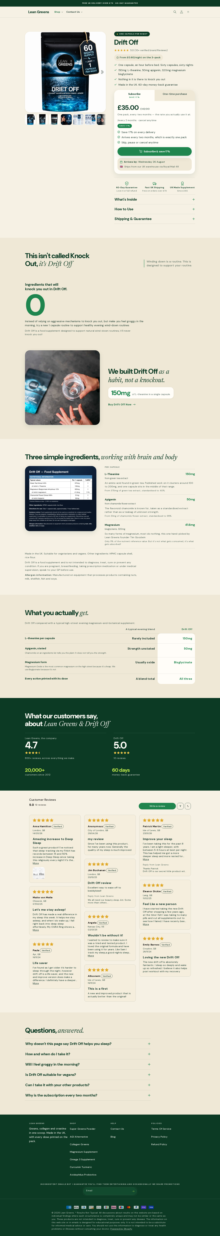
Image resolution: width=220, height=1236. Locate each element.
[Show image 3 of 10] (54, 119)
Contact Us (117, 1128)
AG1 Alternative (79, 1136)
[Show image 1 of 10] (30, 119)
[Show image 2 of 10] (42, 119)
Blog (113, 1136)
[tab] (134, 95)
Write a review (157, 806)
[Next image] (102, 72)
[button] (58, 12)
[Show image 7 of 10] (102, 119)
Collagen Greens (79, 1144)
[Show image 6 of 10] (90, 119)
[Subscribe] (133, 1191)
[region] (65, 72)
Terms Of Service (161, 1128)
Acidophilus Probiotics (83, 1174)
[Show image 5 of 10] (78, 119)
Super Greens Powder (82, 1128)
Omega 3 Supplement (82, 1159)
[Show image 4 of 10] (66, 119)
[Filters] (180, 806)
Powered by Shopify (121, 1228)
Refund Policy (159, 1144)
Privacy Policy (159, 1136)
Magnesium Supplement (84, 1152)
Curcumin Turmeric (81, 1167)
